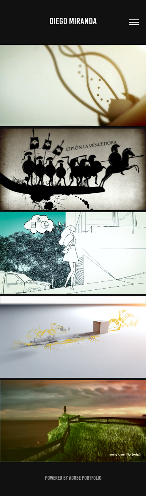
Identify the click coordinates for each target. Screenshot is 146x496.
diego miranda (73, 21)
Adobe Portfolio (85, 478)
